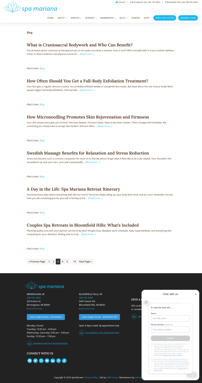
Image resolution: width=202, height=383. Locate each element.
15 (75, 261)
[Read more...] (87, 54)
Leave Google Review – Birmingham (46, 317)
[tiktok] (64, 360)
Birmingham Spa (139, 2)
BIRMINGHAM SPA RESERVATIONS (50, 343)
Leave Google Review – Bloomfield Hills (99, 317)
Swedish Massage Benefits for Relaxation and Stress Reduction (88, 153)
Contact (121, 2)
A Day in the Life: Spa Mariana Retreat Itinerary (73, 189)
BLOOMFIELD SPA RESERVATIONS (102, 332)
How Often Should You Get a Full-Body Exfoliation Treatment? (87, 80)
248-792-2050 (154, 2)
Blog (42, 68)
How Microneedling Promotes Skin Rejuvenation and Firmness (88, 117)
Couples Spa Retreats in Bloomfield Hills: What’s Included (83, 225)
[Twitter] (35, 360)
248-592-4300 (192, 2)
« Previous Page (36, 261)
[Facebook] (29, 360)
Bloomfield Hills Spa (176, 2)
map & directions (34, 308)
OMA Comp (112, 377)
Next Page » (85, 261)
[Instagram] (41, 360)
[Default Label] (47, 360)
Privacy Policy (91, 377)
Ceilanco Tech (141, 377)
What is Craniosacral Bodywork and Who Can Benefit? (80, 44)
